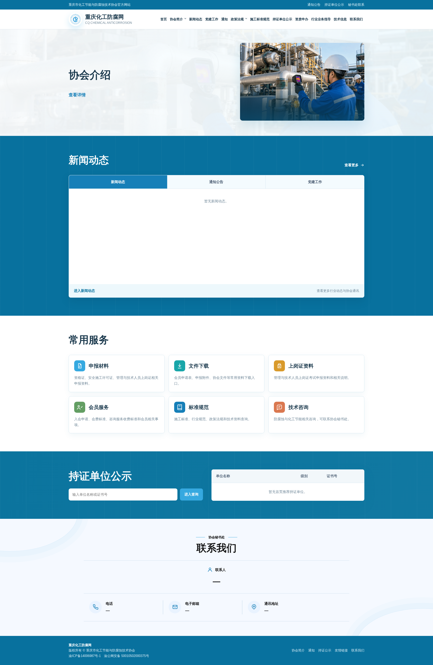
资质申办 (301, 19)
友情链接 (341, 650)
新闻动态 (195, 19)
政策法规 (237, 19)
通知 (224, 19)
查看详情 (77, 95)
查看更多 (352, 165)
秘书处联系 (356, 5)
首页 (163, 19)
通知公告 (313, 5)
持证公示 (324, 650)
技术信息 (340, 19)
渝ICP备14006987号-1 (85, 656)
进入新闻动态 (216, 291)
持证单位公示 (334, 5)
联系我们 (356, 19)
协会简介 (176, 19)
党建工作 (211, 19)
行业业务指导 (321, 19)
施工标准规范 (260, 19)
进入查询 (191, 494)
